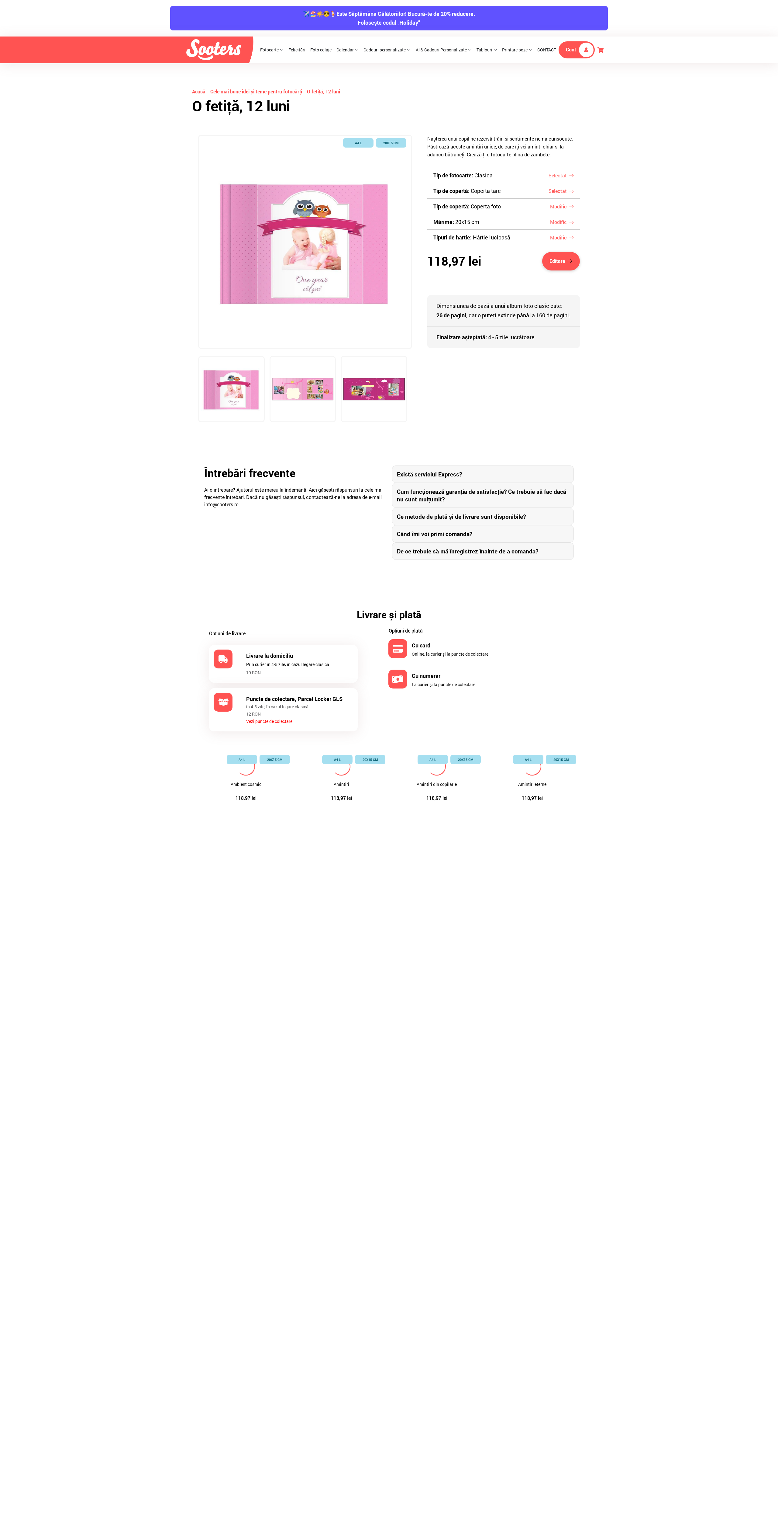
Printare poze (515, 50)
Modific (558, 206)
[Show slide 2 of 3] (303, 389)
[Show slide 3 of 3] (374, 389)
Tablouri (484, 50)
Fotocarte (269, 50)
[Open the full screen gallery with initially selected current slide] (305, 242)
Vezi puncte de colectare (269, 721)
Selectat (558, 175)
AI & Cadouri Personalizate (441, 50)
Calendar (345, 50)
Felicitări (296, 50)
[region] (305, 286)
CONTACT (546, 50)
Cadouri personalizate (384, 50)
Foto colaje (321, 50)
